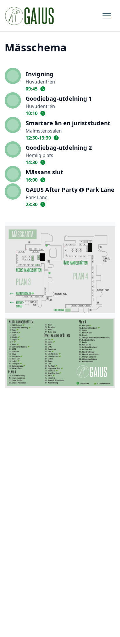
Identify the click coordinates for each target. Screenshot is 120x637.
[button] (105, 15)
